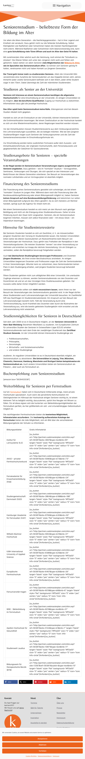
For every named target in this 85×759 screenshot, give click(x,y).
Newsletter (61, 713)
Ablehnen (42, 745)
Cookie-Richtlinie (31, 756)
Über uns (60, 703)
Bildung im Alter (72, 63)
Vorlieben (42, 751)
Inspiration (35, 718)
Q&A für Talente (37, 708)
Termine (34, 703)
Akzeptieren (42, 739)
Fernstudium (15, 392)
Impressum (56, 756)
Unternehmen (36, 713)
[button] (11, 682)
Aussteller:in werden (39, 723)
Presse (59, 708)
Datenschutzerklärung (45, 756)
